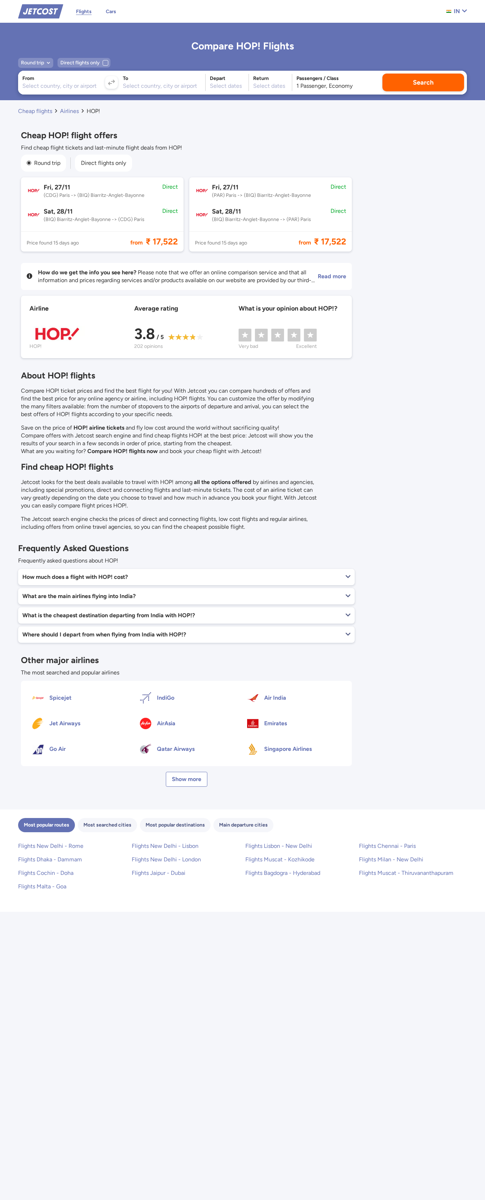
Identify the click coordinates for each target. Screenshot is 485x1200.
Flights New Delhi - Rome (50, 846)
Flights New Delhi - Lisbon (165, 846)
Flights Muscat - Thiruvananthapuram (406, 873)
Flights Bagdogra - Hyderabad (282, 873)
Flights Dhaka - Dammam (50, 859)
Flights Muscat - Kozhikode (280, 859)
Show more (186, 779)
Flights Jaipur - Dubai (158, 873)
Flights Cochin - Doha (45, 873)
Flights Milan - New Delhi (391, 859)
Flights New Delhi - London (166, 859)
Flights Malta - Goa (42, 886)
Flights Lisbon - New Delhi (278, 846)
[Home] (40, 10)
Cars (111, 12)
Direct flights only (103, 163)
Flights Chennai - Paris (387, 846)
